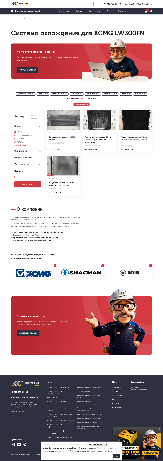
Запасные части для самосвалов (89, 418)
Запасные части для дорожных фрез (88, 396)
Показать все (20, 146)
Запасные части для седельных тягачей (59, 409)
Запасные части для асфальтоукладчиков (55, 426)
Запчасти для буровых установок (89, 414)
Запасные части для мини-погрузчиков (57, 403)
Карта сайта (117, 407)
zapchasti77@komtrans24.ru (138, 4)
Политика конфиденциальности (139, 388)
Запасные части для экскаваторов (60, 387)
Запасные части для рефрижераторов (84, 409)
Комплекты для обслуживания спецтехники (88, 427)
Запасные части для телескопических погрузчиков (88, 403)
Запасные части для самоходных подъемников (59, 415)
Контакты (122, 11)
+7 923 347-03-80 (112, 4)
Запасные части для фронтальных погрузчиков (60, 432)
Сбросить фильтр (34, 117)
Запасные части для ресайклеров (90, 387)
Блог (109, 11)
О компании (64, 11)
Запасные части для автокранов (89, 422)
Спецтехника (94, 11)
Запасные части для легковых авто (60, 420)
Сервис (79, 11)
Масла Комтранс (83, 391)
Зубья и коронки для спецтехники (59, 437)
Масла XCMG (52, 397)
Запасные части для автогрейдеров (54, 392)
